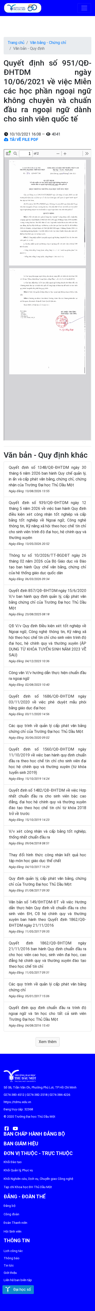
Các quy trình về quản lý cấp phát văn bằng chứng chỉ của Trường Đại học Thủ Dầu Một (47, 731)
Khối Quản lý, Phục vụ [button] (18, 1170)
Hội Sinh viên (12, 1231)
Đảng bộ (10, 1206)
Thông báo (11, 1258)
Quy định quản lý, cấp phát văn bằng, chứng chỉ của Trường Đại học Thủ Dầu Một (47, 884)
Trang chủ (16, 42)
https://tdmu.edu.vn (17, 1102)
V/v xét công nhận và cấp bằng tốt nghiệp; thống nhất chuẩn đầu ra (47, 837)
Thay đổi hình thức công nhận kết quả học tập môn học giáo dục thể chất (47, 861)
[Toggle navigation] (84, 8)
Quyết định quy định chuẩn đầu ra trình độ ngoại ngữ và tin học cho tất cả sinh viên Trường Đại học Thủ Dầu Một (47, 1016)
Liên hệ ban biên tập (18, 1280)
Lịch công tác (13, 1251)
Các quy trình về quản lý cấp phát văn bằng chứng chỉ (47, 990)
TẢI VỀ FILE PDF (23, 139)
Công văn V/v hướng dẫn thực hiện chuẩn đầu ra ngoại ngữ (47, 678)
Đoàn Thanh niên (15, 1223)
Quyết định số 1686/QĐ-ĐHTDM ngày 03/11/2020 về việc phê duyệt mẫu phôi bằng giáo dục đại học (47, 705)
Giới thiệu (10, 1273)
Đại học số (20, 1289)
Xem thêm (48, 1041)
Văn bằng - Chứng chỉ (48, 42)
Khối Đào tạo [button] (13, 1162)
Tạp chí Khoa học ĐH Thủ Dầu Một (28, 1187)
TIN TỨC (9, 1265)
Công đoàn (11, 1214)
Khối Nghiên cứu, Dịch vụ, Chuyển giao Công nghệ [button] (38, 1179)
